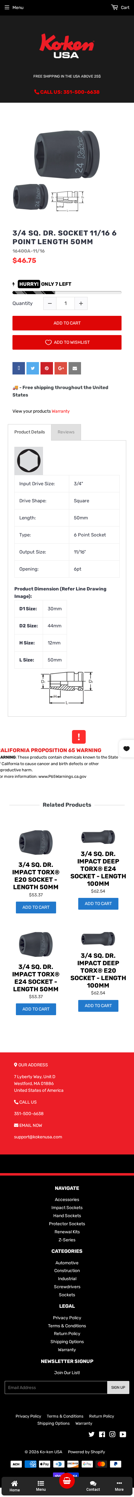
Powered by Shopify (86, 1452)
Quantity (22, 303)
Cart (124, 7)
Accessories (67, 1199)
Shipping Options (67, 1341)
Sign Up (118, 1387)
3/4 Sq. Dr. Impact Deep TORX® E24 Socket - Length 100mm (98, 868)
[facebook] (18, 368)
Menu (17, 7)
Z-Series (67, 1240)
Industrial (67, 1278)
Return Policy (67, 1333)
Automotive (67, 1263)
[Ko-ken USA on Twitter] (92, 1435)
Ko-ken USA (51, 1452)
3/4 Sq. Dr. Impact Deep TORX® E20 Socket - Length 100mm (98, 970)
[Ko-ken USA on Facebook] (102, 1435)
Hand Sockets (67, 1215)
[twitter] (32, 368)
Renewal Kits (67, 1232)
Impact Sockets (67, 1207)
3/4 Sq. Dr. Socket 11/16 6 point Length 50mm (64, 237)
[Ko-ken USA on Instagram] (112, 1435)
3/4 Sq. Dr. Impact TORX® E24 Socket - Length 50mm (36, 978)
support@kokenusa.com (38, 1137)
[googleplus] (61, 368)
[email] (75, 368)
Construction (67, 1270)
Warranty (61, 411)
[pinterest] (47, 368)
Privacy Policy (67, 1317)
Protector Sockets (67, 1223)
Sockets (67, 1295)
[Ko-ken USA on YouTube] (123, 1435)
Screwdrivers (67, 1286)
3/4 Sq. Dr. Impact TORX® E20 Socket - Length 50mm (36, 876)
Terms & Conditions (67, 1326)
